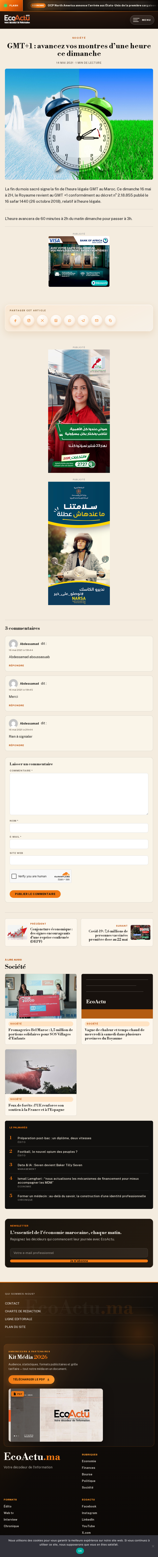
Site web (16, 853)
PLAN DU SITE (15, 1327)
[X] (42, 320)
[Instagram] (28, 320)
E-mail (16, 837)
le (146, 195)
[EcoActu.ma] (17, 19)
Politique (88, 1481)
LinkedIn (88, 1519)
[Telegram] (83, 320)
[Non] (153, 1546)
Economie (89, 1461)
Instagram (89, 1513)
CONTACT (12, 1303)
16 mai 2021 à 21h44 (21, 729)
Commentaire (21, 770)
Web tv (9, 1513)
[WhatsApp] (69, 320)
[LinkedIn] (56, 320)
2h (66, 218)
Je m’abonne (79, 1260)
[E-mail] (96, 320)
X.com (86, 1532)
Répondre (16, 665)
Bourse (87, 1474)
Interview (10, 1519)
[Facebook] (15, 320)
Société (79, 37)
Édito (8, 1506)
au (52, 195)
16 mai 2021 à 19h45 (21, 689)
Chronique (11, 1526)
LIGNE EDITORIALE (18, 1319)
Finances (88, 1467)
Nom (14, 821)
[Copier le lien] (110, 320)
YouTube (88, 1526)
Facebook (89, 1506)
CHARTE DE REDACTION (23, 1311)
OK (80, 1550)
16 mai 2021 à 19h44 (21, 650)
